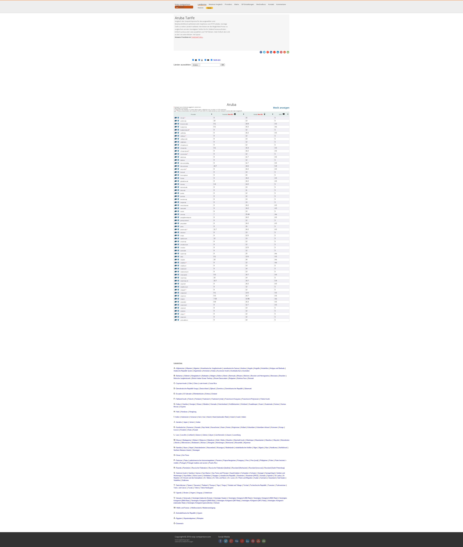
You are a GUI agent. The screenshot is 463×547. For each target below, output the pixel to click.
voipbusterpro (184, 272)
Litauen (228, 435)
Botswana (274, 376)
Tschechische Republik (258, 485)
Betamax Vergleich (215, 4)
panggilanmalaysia (185, 217)
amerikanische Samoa (231, 368)
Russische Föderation (199, 468)
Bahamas (179, 376)
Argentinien (197, 371)
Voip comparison (182, 4)
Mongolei (211, 443)
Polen (271, 460)
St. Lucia (231, 478)
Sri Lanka (278, 476)
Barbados (205, 376)
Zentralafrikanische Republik (186, 513)
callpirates (183, 142)
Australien (245, 371)
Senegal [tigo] (270, 473)
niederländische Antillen (243, 448)
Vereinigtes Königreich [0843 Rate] (265, 498)
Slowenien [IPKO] (252, 476)
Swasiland (272, 478)
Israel (238, 417)
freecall (182, 172)
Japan (185, 422)
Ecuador (179, 394)
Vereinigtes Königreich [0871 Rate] (254, 500)
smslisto (182, 247)
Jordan (198, 422)
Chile (190, 383)
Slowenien (240, 476)
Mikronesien (186, 443)
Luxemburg (237, 435)
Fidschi (190, 399)
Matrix (236, 4)
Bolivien (246, 376)
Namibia (179, 448)
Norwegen (196, 450)
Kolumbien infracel (263, 427)
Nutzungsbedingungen (182, 540)
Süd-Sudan (281, 478)
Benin (225, 376)
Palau (186, 460)
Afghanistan (180, 368)
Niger (255, 448)
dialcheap (183, 157)
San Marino (206, 473)
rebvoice (182, 232)
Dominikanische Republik (234, 388)
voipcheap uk (184, 281)
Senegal (260, 473)
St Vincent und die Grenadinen (191, 478)
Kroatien (183, 430)
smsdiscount (184, 244)
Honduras (184, 412)
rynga (182, 235)
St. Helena (207, 478)
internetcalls (183, 187)
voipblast (183, 262)
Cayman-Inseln (181, 383)
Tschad (245, 485)
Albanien (189, 368)
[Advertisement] (260, 32)
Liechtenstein (219, 435)
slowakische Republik (227, 476)
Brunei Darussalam (220, 378)
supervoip (183, 253)
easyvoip (183, 169)
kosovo (176, 430)
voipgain (183, 290)
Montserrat (229, 443)
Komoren (274, 427)
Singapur (215, 476)
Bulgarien (232, 378)
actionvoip (183, 121)
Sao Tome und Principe (220, 473)
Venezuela (187, 498)
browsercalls (184, 124)
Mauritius (269, 440)
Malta (223, 440)
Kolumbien (251, 427)
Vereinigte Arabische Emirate (202, 498)
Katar (223, 427)
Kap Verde (205, 427)
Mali (217, 440)
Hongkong (192, 412)
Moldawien (195, 443)
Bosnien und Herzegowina (260, 376)
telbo (181, 256)
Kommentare (281, 4)
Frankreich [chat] (217, 399)
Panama (219, 460)
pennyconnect (184, 220)
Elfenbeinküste (198, 394)
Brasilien (282, 376)
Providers (228, 4)
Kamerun (190, 427)
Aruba (213, 371)
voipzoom (183, 317)
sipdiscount (183, 238)
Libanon (198, 435)
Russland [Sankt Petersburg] (274, 468)
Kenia (228, 427)
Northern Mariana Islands (182, 450)
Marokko (229, 440)
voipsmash (183, 305)
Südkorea (185, 480)
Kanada (197, 427)
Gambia (185, 404)
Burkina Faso (242, 378)
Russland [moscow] (256, 468)
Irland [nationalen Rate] (220, 417)
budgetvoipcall (185, 130)
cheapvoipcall (184, 151)
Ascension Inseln (223, 371)
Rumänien (186, 468)
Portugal (183, 463)
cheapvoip (183, 148)
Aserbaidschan (236, 371)
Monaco (203, 443)
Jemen (191, 422)
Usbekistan (208, 493)
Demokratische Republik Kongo (187, 388)
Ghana (199, 404)
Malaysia (202, 440)
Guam (261, 404)
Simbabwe (207, 476)
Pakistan (179, 460)
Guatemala (268, 404)
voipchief (183, 284)
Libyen (211, 435)
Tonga (224, 485)
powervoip (183, 229)
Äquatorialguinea (189, 518)
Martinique (250, 440)
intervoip (182, 190)
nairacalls (183, 208)
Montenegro (220, 443)
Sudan (256, 478)
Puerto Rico (213, 463)
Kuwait (195, 430)
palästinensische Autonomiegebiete (202, 460)
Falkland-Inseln (181, 399)
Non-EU (214, 60)
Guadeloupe (253, 404)
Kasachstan (215, 427)
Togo (218, 485)
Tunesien (271, 485)
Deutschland (204, 388)
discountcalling (184, 163)
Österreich (179, 523)
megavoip (183, 202)
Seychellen (187, 476)
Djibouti (212, 388)
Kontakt (271, 4)
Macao (178, 440)
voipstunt (183, 308)
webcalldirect (184, 320)
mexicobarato (184, 205)
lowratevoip (183, 199)
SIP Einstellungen (247, 4)
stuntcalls (183, 250)
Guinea (276, 404)
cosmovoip (184, 154)
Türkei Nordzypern (207, 488)
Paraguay (240, 460)
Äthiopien (200, 518)
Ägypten (179, 518)
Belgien (213, 376)
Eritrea (207, 394)
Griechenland (222, 404)
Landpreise (202, 4)
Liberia (205, 435)
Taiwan (189, 485)
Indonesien (185, 417)
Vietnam (217, 503)
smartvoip (183, 241)
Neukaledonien (200, 448)
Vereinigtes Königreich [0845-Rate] (203, 500)
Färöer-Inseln (265, 399)
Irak (199, 417)
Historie (200, 8)
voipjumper (183, 293)
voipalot (182, 259)
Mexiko (177, 443)
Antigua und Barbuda (277, 368)
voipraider (183, 302)
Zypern (199, 513)
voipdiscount (184, 287)
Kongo (281, 427)
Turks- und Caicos (180, 488)
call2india (183, 133)
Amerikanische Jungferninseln (211, 368)
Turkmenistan (281, 485)
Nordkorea (273, 448)
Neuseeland (211, 448)
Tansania (197, 485)
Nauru (186, 448)
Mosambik (238, 443)
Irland (209, 417)
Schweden (245, 473)
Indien (177, 417)
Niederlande (229, 448)
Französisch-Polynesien (250, 399)
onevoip (182, 214)
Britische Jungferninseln (182, 378)
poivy (182, 226)
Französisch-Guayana (232, 399)
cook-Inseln (203, 383)
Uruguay (200, 493)
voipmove (183, 296)
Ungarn (192, 493)
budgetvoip (183, 127)
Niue (266, 448)
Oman (178, 455)
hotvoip (182, 184)
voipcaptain (183, 275)
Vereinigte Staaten (220, 498)
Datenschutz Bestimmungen (184, 542)
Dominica (220, 388)
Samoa (198, 473)
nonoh (182, 211)
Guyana (183, 407)
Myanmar (247, 443)
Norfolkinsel (283, 448)
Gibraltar (206, 404)
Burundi (251, 378)
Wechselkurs (261, 4)
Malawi (195, 440)
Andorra (243, 368)
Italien (244, 417)
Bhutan (239, 376)
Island (232, 417)
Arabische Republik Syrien (183, 371)
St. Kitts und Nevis (219, 478)
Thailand (205, 485)
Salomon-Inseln (181, 473)
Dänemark (248, 388)
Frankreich (206, 399)
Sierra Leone (197, 476)
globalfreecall (184, 181)
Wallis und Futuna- (183, 508)
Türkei (196, 488)
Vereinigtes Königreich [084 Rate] (240, 498)
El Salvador (188, 394)
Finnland (198, 399)
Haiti (177, 412)
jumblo (182, 193)
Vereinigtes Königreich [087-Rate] (228, 500)
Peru (247, 460)
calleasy (183, 136)
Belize (219, 376)
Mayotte (276, 440)
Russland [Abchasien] (239, 468)
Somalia (263, 476)
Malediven (210, 440)
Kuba (189, 430)
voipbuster (183, 269)
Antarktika (264, 368)
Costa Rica (213, 383)
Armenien (206, 371)
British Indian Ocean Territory (202, 378)
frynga (182, 178)
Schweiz (253, 473)
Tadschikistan (180, 485)
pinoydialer (183, 223)
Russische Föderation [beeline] (219, 468)
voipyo (182, 314)
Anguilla (257, 368)
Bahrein (187, 376)
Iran (204, 417)
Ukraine (185, 493)
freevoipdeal (183, 175)
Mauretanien (259, 440)
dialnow (182, 160)
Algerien (196, 368)
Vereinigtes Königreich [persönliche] (199, 503)
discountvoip (184, 166)
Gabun (178, 404)
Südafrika (177, 480)
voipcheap (183, 278)
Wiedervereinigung (208, 508)
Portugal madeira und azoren (197, 463)
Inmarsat (193, 417)
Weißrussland (196, 508)
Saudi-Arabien (235, 473)
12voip (182, 118)
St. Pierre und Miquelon (244, 478)
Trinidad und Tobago (235, 485)
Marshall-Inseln (239, 440)
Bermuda (232, 376)
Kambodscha (180, 427)
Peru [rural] (254, 460)
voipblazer (183, 265)
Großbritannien (234, 404)
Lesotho (184, 435)
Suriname (263, 478)
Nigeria (261, 448)
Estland (214, 394)
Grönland (244, 404)
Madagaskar (187, 440)
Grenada (213, 404)
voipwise (182, 311)
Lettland (191, 435)
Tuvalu (190, 488)
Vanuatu (179, 498)
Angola (250, 368)
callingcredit (183, 139)
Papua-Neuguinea (229, 460)
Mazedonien (285, 440)
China (195, 383)
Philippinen (264, 460)
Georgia (192, 404)
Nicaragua (220, 448)
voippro (182, 299)
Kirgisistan (235, 427)
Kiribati (243, 427)
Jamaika (179, 422)
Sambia (191, 473)
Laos (177, 435)
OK (223, 65)
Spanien (270, 476)
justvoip (182, 196)
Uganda (178, 493)
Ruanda (178, 468)
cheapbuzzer (184, 145)
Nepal (191, 448)
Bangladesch (196, 376)
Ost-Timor (185, 455)
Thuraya (212, 485)
